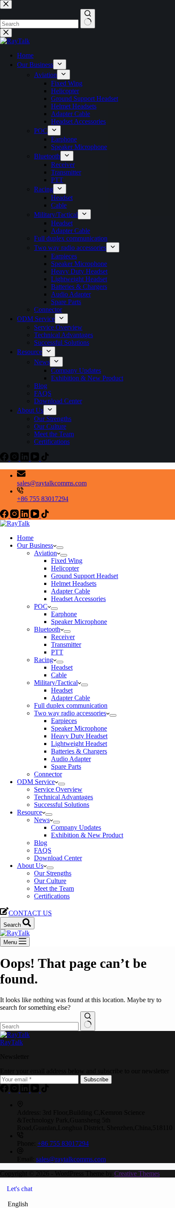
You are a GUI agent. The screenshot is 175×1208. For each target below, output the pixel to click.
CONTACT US (30, 913)
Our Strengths (52, 873)
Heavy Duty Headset (79, 736)
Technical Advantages (63, 797)
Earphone (64, 614)
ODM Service (36, 781)
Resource (29, 812)
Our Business (35, 545)
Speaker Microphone (79, 621)
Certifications (52, 896)
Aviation (45, 553)
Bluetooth (47, 629)
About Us (30, 865)
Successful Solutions (61, 804)
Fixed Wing (66, 560)
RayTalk (11, 1042)
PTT (57, 652)
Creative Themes (137, 1173)
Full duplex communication (70, 705)
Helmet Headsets (73, 583)
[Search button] (87, 1021)
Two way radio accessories (70, 713)
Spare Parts (66, 766)
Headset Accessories (78, 598)
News (42, 819)
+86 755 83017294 (42, 498)
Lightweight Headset (79, 743)
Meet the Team (54, 888)
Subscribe (96, 1079)
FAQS (42, 850)
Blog (40, 842)
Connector (48, 774)
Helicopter (65, 568)
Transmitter (66, 644)
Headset (62, 667)
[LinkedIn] (25, 515)
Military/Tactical (56, 682)
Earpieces (64, 720)
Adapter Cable (70, 591)
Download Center (58, 858)
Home (25, 537)
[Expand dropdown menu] (59, 547)
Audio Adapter (71, 758)
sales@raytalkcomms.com (52, 483)
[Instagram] (15, 515)
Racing (43, 659)
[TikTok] (45, 515)
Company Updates (76, 827)
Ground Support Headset (84, 575)
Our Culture (50, 880)
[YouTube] (36, 515)
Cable (59, 675)
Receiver (63, 636)
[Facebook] (5, 515)
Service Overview (58, 789)
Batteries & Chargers (79, 751)
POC (41, 606)
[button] (87, 1204)
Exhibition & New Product (87, 835)
